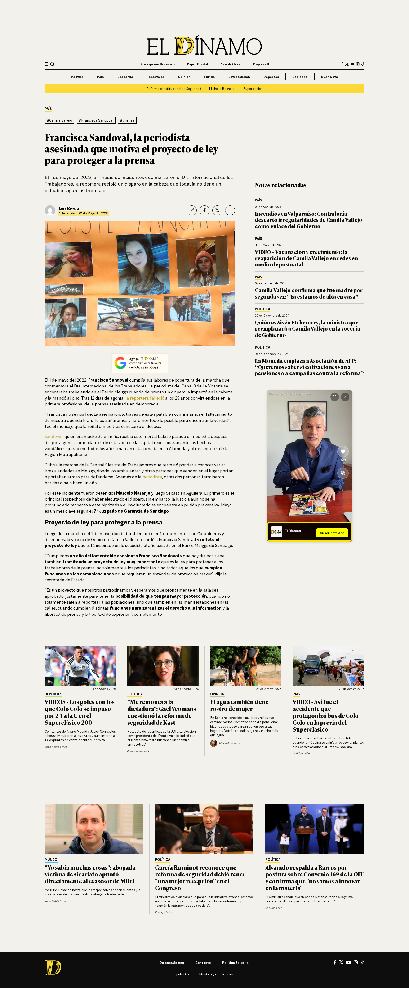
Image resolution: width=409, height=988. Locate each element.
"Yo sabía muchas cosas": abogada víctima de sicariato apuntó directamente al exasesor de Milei (90, 874)
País (100, 77)
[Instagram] (358, 64)
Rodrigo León (301, 753)
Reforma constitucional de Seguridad (174, 89)
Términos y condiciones (216, 974)
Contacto (203, 963)
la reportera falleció (144, 398)
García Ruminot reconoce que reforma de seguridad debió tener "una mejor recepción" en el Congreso (200, 877)
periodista (152, 476)
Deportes (271, 77)
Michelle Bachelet (222, 89)
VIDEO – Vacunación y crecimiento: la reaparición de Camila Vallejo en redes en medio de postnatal (306, 258)
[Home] (204, 45)
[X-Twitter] (347, 64)
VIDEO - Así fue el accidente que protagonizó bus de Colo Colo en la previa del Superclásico (326, 715)
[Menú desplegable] (46, 64)
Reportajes (155, 77)
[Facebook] (342, 64)
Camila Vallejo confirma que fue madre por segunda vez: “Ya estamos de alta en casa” (309, 293)
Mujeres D (261, 63)
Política (77, 77)
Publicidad (183, 974)
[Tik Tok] (362, 962)
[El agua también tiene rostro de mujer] (246, 666)
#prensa (127, 120)
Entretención (239, 77)
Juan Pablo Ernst (56, 746)
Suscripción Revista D (157, 63)
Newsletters (230, 63)
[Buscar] (52, 63)
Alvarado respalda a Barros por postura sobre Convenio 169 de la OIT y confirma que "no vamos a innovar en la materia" (314, 877)
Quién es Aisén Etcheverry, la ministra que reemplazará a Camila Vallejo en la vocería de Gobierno (307, 328)
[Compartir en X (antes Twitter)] (217, 210)
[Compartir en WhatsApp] (230, 210)
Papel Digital (197, 63)
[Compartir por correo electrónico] (192, 210)
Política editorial (235, 963)
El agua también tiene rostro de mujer (239, 705)
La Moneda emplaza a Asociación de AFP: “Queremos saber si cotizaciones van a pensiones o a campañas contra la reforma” (309, 367)
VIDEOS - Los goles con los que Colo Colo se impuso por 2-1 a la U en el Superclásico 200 (80, 711)
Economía (125, 77)
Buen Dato (329, 77)
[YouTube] (352, 64)
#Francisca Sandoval (96, 120)
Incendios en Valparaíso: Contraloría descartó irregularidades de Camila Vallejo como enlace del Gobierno (308, 219)
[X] (341, 962)
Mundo (209, 77)
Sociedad (300, 77)
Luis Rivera (68, 208)
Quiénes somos (171, 963)
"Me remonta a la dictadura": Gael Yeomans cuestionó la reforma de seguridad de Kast (161, 711)
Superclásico (253, 89)
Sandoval (53, 436)
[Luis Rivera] (50, 210)
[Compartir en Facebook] (204, 210)
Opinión (184, 77)
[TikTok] (362, 64)
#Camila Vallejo (59, 120)
